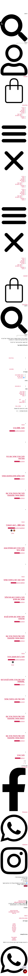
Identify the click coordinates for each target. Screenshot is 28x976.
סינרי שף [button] (20, 376)
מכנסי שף (22, 111)
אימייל (25, 881)
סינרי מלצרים (18, 115)
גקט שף (23, 110)
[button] (14, 147)
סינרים (23, 112)
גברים (23, 107)
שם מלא (25, 878)
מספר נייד (24, 880)
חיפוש (25, 13)
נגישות (25, 915)
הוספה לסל (12, 431)
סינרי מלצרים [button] (19, 374)
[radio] (14, 530)
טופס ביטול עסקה (23, 918)
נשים (23, 108)
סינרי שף (19, 114)
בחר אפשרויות (11, 528)
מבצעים (23, 116)
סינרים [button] (20, 377)
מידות (23, 118)
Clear (12, 533)
